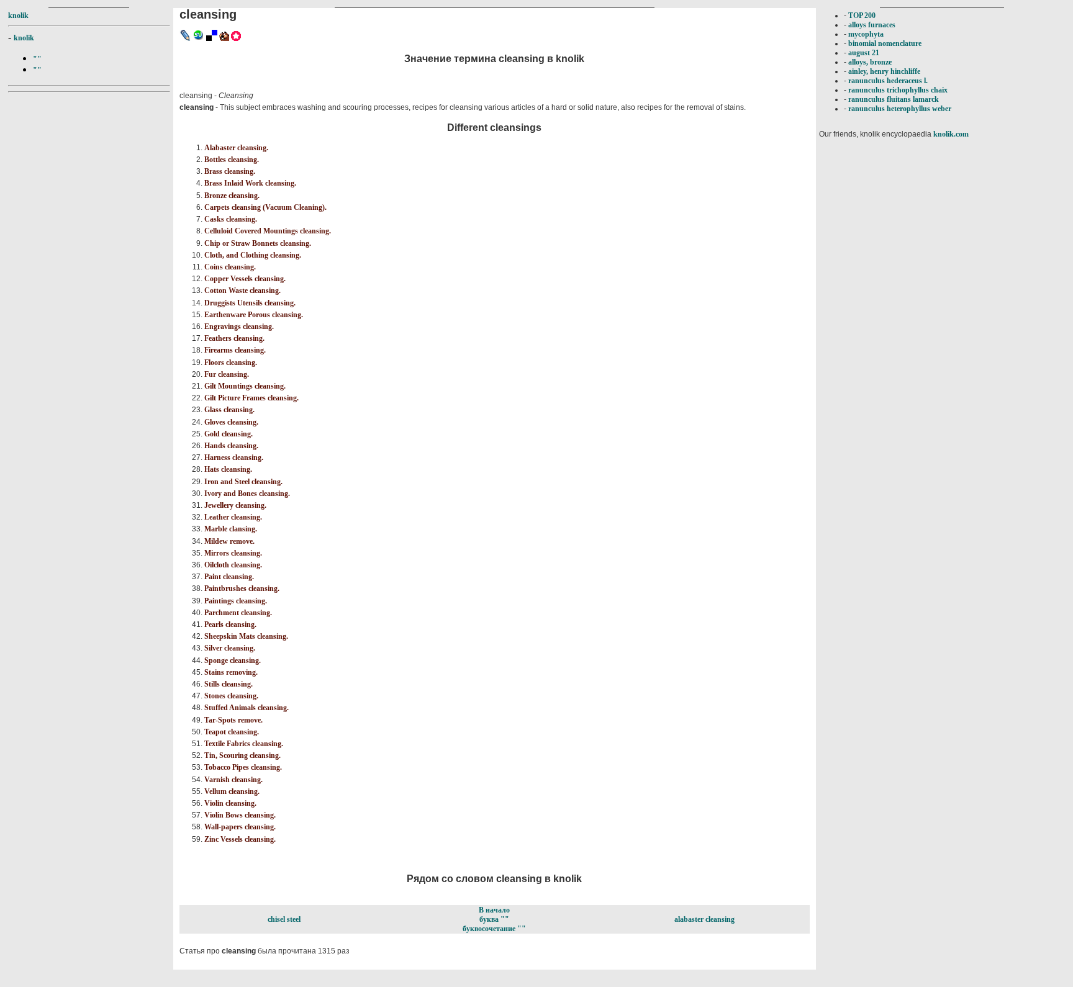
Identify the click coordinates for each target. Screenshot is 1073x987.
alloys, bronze (870, 62)
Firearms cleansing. (235, 350)
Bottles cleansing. (231, 159)
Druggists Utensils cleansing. (250, 303)
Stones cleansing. (231, 696)
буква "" (494, 919)
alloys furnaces (871, 24)
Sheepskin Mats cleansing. (246, 636)
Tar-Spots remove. (233, 720)
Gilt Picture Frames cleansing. (251, 398)
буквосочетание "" (494, 928)
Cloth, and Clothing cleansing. (252, 255)
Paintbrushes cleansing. (241, 588)
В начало (494, 910)
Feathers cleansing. (234, 338)
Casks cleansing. (230, 219)
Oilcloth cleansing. (233, 565)
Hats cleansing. (228, 469)
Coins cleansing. (230, 267)
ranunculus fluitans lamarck (893, 99)
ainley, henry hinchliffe (884, 71)
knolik (18, 15)
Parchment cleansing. (238, 612)
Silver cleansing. (229, 648)
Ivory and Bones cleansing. (247, 493)
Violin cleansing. (230, 803)
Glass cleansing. (229, 409)
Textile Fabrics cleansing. (243, 743)
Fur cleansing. (226, 374)
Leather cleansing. (233, 517)
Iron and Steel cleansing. (243, 481)
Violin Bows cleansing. (240, 815)
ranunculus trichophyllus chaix (898, 90)
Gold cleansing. (228, 434)
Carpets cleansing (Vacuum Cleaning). (265, 207)
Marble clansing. (230, 529)
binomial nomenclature (884, 43)
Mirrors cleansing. (233, 553)
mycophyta (866, 34)
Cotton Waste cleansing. (242, 290)
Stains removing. (231, 672)
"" (37, 59)
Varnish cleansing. (233, 779)
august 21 (863, 52)
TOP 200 (862, 15)
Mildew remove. (229, 541)
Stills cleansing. (228, 684)
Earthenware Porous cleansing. (253, 314)
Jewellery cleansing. (235, 505)
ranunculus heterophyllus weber (899, 108)
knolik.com (951, 134)
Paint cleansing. (229, 576)
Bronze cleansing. (232, 195)
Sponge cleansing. (232, 660)
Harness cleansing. (233, 457)
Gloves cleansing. (231, 422)
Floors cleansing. (230, 362)
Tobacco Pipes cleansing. (243, 767)
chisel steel (284, 919)
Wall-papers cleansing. (240, 826)
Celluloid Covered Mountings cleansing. (267, 231)
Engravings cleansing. (239, 326)
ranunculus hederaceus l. (888, 80)
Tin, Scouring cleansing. (242, 755)
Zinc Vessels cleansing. (240, 839)
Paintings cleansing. (235, 601)
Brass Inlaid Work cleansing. (250, 183)
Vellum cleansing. (232, 791)
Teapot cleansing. (231, 732)
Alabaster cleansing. (236, 147)
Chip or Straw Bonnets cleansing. (257, 243)
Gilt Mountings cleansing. (245, 386)
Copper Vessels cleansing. (245, 278)
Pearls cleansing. (230, 624)
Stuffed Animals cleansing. (246, 707)
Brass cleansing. (229, 171)
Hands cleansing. (231, 445)
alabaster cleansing (704, 919)
